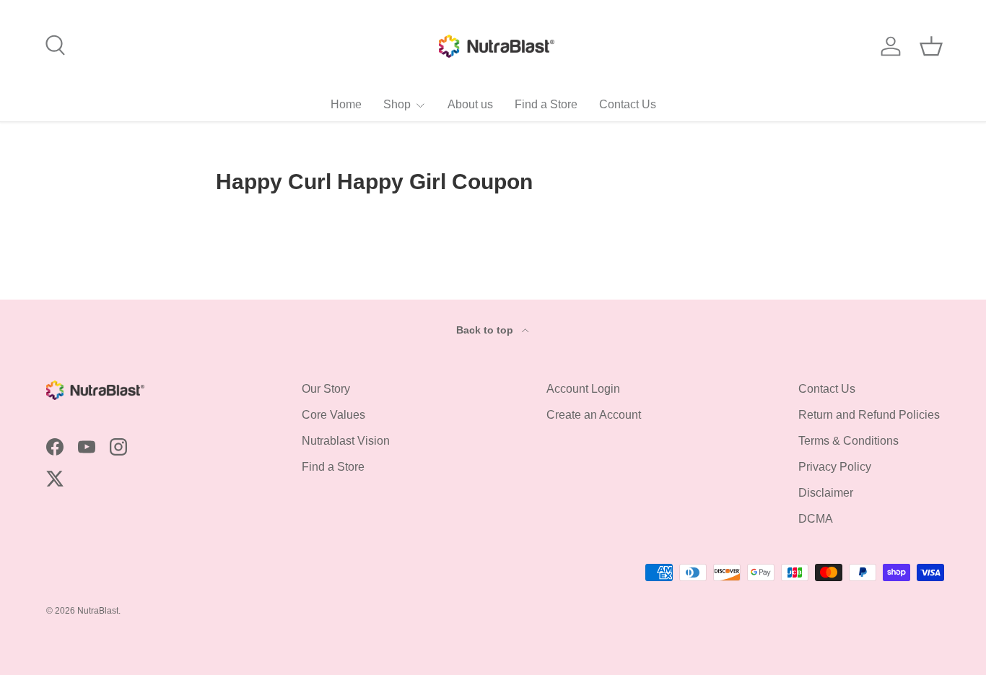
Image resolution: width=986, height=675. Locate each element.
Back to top (486, 330)
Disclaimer (825, 493)
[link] (404, 104)
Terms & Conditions (848, 441)
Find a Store (546, 104)
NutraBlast (97, 611)
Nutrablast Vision (346, 441)
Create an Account (593, 415)
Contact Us (627, 104)
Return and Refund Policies (869, 415)
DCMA (815, 519)
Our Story (326, 389)
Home (346, 104)
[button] (931, 46)
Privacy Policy (834, 467)
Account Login (583, 389)
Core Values (333, 415)
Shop (397, 104)
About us (470, 104)
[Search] (53, 43)
